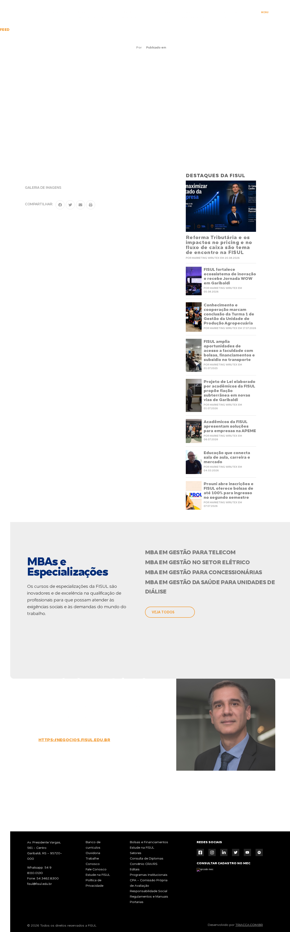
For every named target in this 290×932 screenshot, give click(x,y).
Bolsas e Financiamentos (149, 842)
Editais (135, 869)
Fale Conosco (96, 869)
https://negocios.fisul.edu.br (74, 740)
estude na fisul (230, 13)
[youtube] (247, 852)
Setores (135, 853)
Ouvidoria (93, 853)
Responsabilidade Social (148, 891)
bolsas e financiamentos (192, 13)
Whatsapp (186, 802)
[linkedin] (224, 852)
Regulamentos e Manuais (149, 896)
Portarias (136, 902)
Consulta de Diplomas (146, 858)
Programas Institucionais (148, 874)
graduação (61, 12)
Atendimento (273, 915)
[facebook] (200, 852)
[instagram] (212, 852)
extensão (165, 12)
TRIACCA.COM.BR (249, 925)
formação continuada (127, 13)
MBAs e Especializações (90, 13)
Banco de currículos (93, 845)
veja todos (163, 612)
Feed (5, 30)
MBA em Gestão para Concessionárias (203, 573)
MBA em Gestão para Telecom (190, 553)
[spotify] (259, 852)
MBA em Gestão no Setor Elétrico (197, 563)
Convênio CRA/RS (143, 864)
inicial (40, 12)
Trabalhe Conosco (93, 861)
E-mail (236, 802)
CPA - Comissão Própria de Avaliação (148, 883)
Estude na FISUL (98, 874)
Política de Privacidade (94, 883)
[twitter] (235, 852)
